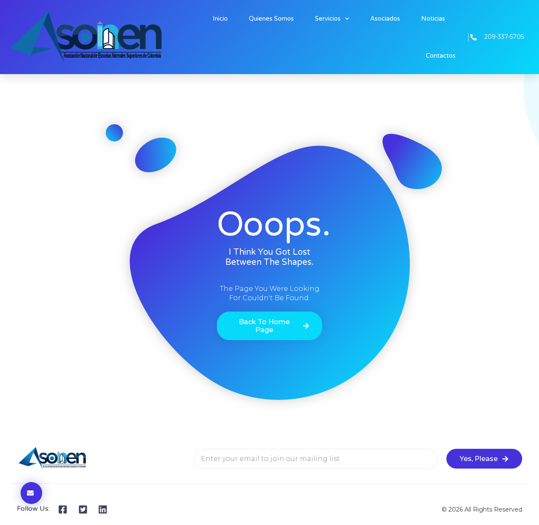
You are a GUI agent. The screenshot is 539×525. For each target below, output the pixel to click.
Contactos (441, 55)
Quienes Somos (271, 18)
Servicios (328, 18)
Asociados (385, 18)
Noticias (433, 18)
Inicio (220, 18)
